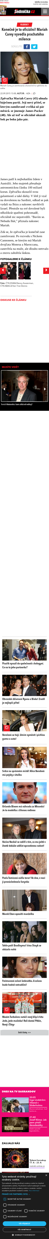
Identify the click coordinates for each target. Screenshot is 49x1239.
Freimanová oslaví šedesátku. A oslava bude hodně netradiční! (22, 983)
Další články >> (24, 1033)
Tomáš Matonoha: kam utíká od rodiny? (16, 404)
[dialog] (24, 1206)
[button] (24, 1194)
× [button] (46, 1175)
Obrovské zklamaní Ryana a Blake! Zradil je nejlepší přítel (23, 701)
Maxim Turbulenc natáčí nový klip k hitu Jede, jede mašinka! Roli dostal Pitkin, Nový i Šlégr (22, 1021)
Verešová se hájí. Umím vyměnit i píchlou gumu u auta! (23, 737)
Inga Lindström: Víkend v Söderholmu (38, 1101)
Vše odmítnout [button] (24, 1230)
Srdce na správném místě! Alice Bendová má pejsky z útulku (23, 773)
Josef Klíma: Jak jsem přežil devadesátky (38, 1121)
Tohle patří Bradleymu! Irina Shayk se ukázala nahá (21, 947)
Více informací (34, 1191)
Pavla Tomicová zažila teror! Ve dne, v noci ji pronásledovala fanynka (23, 880)
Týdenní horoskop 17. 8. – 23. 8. (38, 1161)
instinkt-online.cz (37, 1166)
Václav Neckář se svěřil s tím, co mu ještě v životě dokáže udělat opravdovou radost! (24, 844)
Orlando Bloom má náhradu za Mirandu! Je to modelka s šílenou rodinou (23, 808)
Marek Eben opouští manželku (18, 914)
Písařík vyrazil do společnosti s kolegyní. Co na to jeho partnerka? (23, 665)
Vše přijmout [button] (24, 1224)
